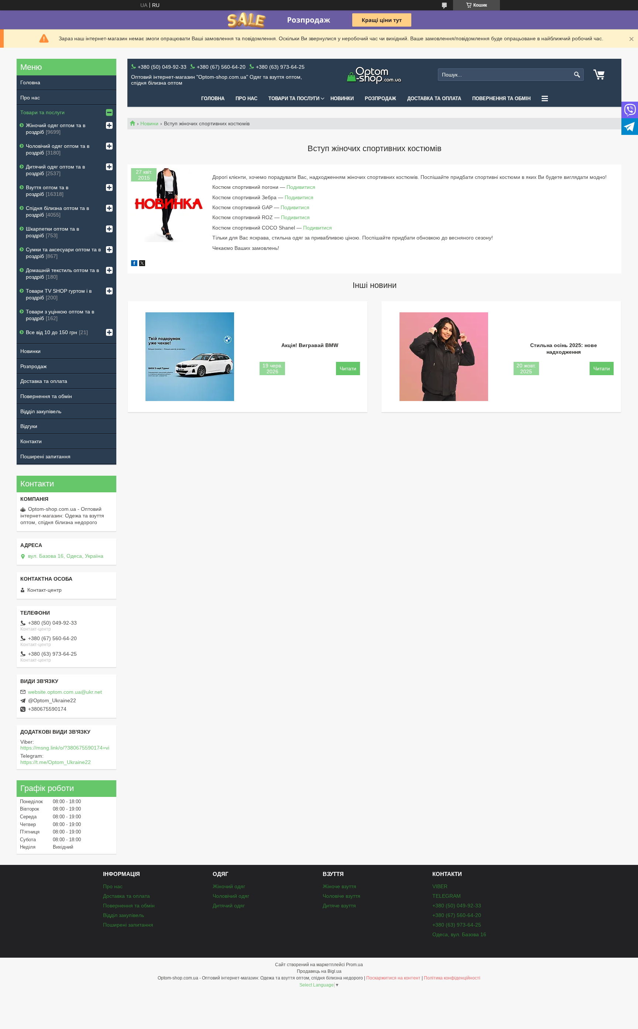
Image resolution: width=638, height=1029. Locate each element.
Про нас (246, 98)
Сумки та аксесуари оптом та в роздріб (63, 253)
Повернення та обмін (501, 98)
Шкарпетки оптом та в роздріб (52, 232)
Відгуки (28, 426)
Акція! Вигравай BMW (309, 345)
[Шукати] (577, 75)
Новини (149, 123)
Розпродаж (380, 98)
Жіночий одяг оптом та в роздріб (55, 128)
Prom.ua (354, 964)
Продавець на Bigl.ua (319, 971)
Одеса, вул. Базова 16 (459, 934)
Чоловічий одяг (231, 896)
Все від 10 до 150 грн (51, 332)
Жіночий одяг (229, 886)
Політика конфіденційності (452, 978)
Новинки (342, 98)
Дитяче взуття (339, 906)
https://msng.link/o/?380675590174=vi (64, 748)
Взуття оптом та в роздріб (47, 190)
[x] (142, 264)
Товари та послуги (293, 98)
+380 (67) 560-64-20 (456, 915)
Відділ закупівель (40, 411)
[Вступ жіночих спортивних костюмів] (168, 205)
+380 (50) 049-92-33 (456, 906)
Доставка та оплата (434, 98)
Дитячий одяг (229, 906)
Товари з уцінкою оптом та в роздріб (60, 315)
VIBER (439, 886)
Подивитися (301, 187)
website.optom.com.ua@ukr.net (65, 692)
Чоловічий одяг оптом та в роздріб (57, 149)
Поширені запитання (45, 456)
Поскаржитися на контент (393, 978)
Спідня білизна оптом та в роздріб (57, 211)
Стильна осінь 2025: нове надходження (563, 348)
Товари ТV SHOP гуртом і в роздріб (59, 294)
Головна (212, 98)
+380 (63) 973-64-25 (456, 925)
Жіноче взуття (339, 886)
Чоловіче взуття (341, 896)
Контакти (31, 441)
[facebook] (134, 264)
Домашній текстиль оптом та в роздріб (62, 273)
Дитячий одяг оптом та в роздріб (55, 170)
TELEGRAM (446, 896)
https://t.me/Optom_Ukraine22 (55, 762)
